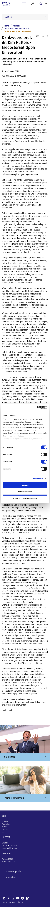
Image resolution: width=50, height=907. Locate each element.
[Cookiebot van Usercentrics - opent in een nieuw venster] (37, 407)
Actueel (16, 26)
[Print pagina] (37, 36)
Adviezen (5, 821)
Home (6, 26)
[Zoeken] (41, 3)
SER (3, 832)
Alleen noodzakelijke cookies (25, 498)
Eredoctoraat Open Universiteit (17, 31)
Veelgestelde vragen (9, 848)
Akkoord (25, 485)
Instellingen (38, 478)
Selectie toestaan (25, 492)
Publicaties (6, 824)
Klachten (20, 902)
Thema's (5, 829)
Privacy (12, 902)
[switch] (44, 454)
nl (46, 4)
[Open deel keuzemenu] (47, 36)
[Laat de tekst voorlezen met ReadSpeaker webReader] (32, 4)
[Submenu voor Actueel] (44, 17)
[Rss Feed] (42, 36)
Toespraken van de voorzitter (17, 28)
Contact (5, 843)
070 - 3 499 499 (11, 846)
